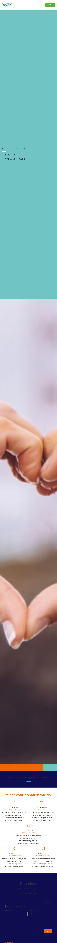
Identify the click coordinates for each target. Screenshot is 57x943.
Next (47, 931)
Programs (35, 5)
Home (20, 5)
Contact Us (27, 5)
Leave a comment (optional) (12, 918)
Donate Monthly (20, 906)
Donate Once (10, 906)
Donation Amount (9, 910)
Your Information (48, 902)
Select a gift (7, 902)
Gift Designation (33, 910)
